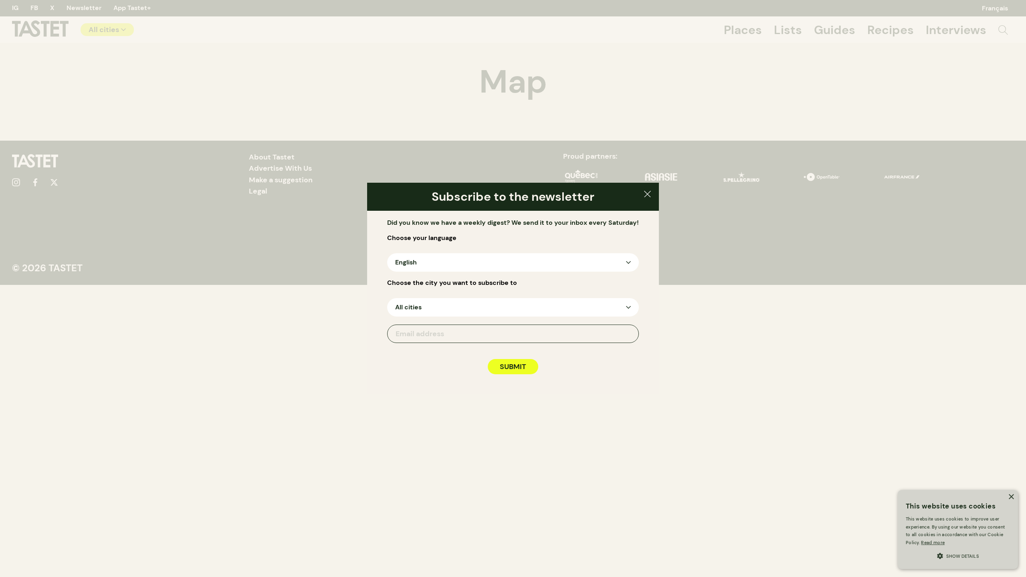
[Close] (647, 195)
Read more (933, 542)
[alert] (958, 529)
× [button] (1011, 497)
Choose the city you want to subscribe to (452, 283)
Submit (513, 366)
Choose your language (421, 238)
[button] (958, 555)
